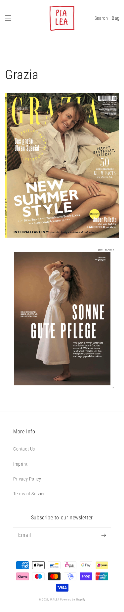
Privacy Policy (27, 478)
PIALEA (55, 599)
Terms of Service (29, 493)
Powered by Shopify (72, 599)
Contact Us (24, 449)
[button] (8, 18)
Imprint (20, 464)
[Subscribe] (103, 535)
